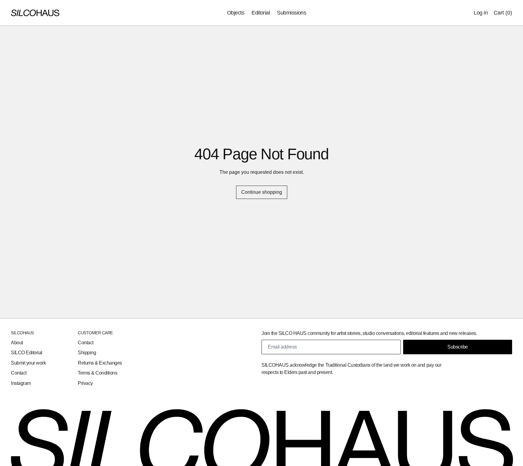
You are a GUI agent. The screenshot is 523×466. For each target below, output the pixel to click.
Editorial (261, 13)
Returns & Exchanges (100, 362)
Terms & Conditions (97, 372)
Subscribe (457, 346)
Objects (235, 13)
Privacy (85, 383)
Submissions (291, 13)
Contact (19, 372)
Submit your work (28, 362)
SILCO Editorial (26, 352)
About (17, 342)
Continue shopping (261, 192)
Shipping (87, 352)
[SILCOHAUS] (35, 13)
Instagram (21, 383)
